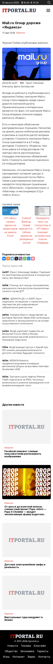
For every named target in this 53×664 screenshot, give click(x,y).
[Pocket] (33, 258)
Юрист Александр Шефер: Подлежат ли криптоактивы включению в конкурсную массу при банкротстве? (26, 275)
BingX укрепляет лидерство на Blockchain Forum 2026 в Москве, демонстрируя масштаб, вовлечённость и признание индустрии (25, 335)
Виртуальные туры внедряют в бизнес (23, 618)
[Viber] (20, 258)
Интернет (19, 656)
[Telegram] (12, 258)
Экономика (27, 651)
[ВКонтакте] (4, 258)
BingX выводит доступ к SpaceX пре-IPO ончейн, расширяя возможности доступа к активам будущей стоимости (25, 350)
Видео (31, 656)
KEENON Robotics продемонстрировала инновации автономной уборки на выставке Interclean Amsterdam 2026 (25, 365)
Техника (26, 645)
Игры (6, 656)
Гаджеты (42, 651)
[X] (16, 258)
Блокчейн (40, 645)
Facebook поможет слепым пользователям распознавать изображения (22, 454)
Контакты (44, 656)
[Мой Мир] (28, 258)
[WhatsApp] (24, 258)
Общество (11, 651)
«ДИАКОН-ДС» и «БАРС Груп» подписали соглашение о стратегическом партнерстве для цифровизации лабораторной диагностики (25, 303)
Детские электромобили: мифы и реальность (24, 565)
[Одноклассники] (8, 258)
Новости (20, 32)
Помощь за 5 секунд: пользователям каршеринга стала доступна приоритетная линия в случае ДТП (25, 288)
